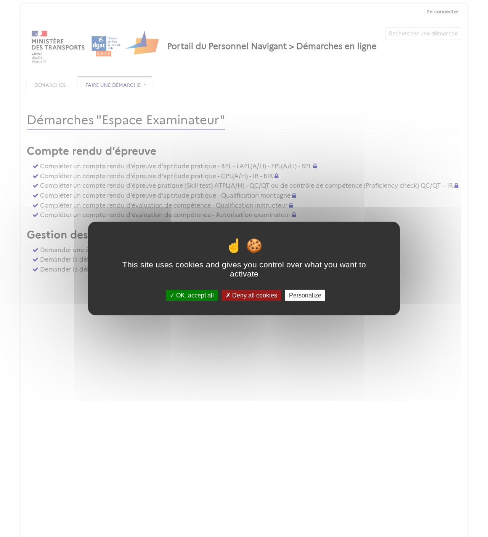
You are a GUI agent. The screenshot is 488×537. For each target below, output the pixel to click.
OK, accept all (194, 295)
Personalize (305, 295)
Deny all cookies (254, 295)
